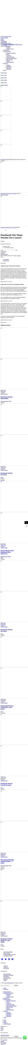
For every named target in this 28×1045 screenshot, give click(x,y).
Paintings (5, 979)
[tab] (15, 259)
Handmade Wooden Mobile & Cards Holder (6, 940)
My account (6, 968)
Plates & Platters (10, 62)
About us (5, 965)
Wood (7, 159)
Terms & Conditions (8, 951)
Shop (5, 159)
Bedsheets (8, 46)
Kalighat (8, 65)
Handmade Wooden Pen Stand (6, 473)
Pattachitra (8, 69)
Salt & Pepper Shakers (11, 58)
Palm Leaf (8, 67)
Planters (8, 61)
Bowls (7, 54)
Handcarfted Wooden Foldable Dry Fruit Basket (7, 707)
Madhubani (8, 66)
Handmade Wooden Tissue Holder (9, 193)
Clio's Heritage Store (9, 982)
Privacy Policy (6, 953)
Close (2, 1027)
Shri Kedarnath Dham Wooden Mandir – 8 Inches (7, 861)
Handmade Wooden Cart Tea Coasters (6, 784)
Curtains (8, 47)
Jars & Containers (10, 57)
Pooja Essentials (4, 401)
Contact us (5, 967)
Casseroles (8, 55)
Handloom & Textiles (8, 975)
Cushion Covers (10, 48)
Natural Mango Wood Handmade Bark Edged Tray (7, 552)
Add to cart (3, 251)
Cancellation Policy (7, 955)
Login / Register (7, 1023)
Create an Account (5, 1035)
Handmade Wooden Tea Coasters (8, 227)
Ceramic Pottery (7, 977)
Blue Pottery (6, 976)
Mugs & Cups (9, 59)
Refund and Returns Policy (9, 954)
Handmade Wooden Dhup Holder (6, 397)
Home (2, 159)
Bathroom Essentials (11, 53)
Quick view (3, 391)
